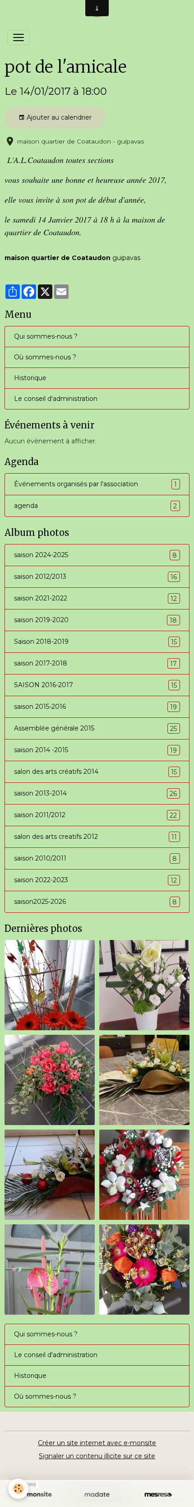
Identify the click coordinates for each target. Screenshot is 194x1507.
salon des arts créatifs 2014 (95, 771)
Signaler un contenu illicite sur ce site (97, 1456)
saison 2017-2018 (95, 663)
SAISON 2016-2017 (95, 685)
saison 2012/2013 (95, 576)
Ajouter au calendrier (58, 117)
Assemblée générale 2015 (95, 728)
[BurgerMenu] (18, 37)
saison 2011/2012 (95, 815)
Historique (30, 378)
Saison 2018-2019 (95, 641)
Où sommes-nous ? (45, 357)
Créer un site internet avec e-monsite (97, 1443)
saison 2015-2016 (95, 706)
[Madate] (97, 1494)
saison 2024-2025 (95, 555)
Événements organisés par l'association (95, 484)
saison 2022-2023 (95, 880)
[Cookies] (18, 1489)
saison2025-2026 (95, 902)
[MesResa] (158, 1494)
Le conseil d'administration (55, 399)
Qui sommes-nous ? (46, 336)
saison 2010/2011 (95, 858)
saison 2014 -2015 (95, 750)
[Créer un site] (36, 1494)
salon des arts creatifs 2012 (95, 837)
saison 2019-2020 (95, 620)
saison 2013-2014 (95, 793)
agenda (95, 506)
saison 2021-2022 (95, 598)
